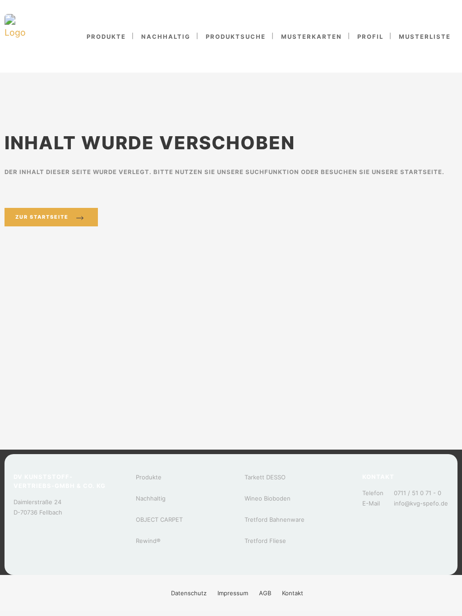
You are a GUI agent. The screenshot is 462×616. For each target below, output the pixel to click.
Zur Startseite (42, 217)
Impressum (232, 593)
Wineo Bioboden (268, 498)
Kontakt (292, 593)
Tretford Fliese (265, 540)
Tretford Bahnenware (275, 519)
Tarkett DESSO (265, 477)
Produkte (149, 477)
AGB (265, 593)
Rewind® (148, 540)
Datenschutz (189, 593)
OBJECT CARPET (159, 519)
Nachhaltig (151, 498)
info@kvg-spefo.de (421, 503)
